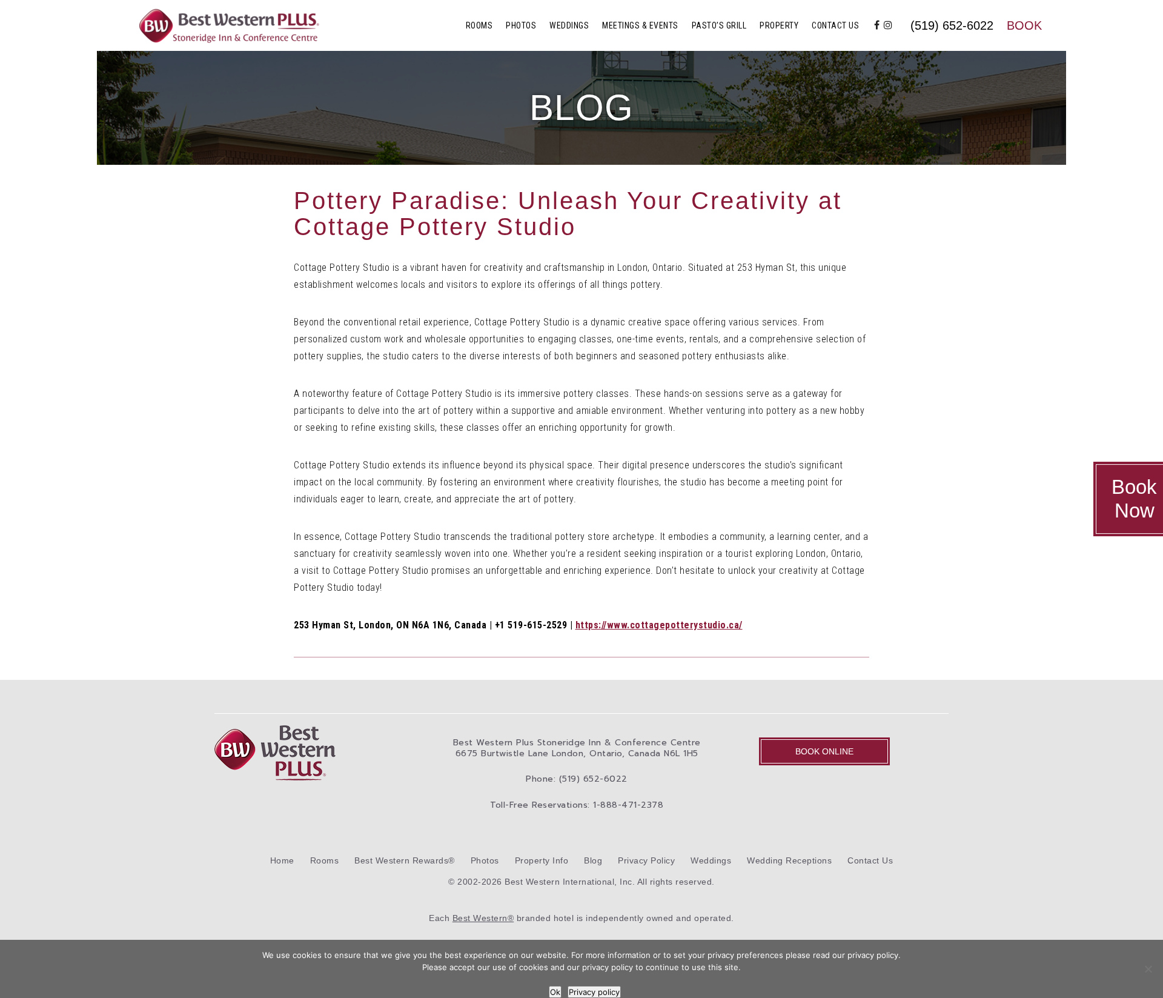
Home (282, 860)
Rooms (479, 25)
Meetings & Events (640, 25)
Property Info (542, 860)
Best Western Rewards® (404, 860)
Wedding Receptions (789, 860)
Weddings (569, 25)
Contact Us (835, 25)
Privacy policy (594, 992)
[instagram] (888, 25)
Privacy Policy (646, 860)
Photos (521, 25)
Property (779, 25)
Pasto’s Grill (719, 25)
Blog (593, 860)
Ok (555, 992)
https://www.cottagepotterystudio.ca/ (659, 625)
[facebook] (877, 25)
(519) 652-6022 (951, 25)
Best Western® (483, 918)
